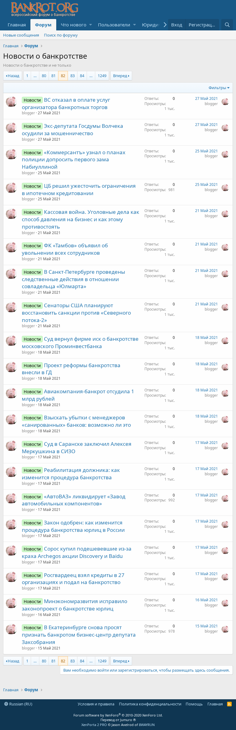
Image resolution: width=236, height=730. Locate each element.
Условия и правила (96, 704)
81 (53, 75)
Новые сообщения (21, 35)
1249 (102, 75)
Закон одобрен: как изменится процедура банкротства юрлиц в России (73, 526)
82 (63, 75)
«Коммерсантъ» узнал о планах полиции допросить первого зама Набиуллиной (73, 160)
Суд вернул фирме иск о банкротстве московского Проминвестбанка (80, 342)
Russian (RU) (20, 704)
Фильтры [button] (217, 87)
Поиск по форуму (61, 35)
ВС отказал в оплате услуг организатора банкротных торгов (66, 103)
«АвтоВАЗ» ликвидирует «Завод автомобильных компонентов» (73, 500)
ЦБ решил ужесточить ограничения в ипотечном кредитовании (79, 189)
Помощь (194, 704)
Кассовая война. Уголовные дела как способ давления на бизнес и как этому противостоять (80, 219)
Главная (17, 25)
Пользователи (114, 25)
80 (44, 75)
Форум (43, 25)
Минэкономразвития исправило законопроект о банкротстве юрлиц (74, 605)
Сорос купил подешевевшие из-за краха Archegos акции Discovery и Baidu (77, 552)
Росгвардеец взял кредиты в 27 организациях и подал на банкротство (73, 578)
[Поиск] (227, 24)
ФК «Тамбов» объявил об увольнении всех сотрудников (65, 249)
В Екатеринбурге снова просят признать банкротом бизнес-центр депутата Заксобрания (79, 635)
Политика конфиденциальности (150, 704)
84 (82, 75)
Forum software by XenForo (118, 715)
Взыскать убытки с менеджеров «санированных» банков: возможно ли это (76, 421)
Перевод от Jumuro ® (118, 719)
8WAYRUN (147, 724)
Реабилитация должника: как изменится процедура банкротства (71, 473)
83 (72, 75)
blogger (28, 113)
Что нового (73, 25)
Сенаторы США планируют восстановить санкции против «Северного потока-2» (76, 313)
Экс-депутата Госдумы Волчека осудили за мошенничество (72, 129)
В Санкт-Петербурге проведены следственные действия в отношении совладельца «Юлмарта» (73, 279)
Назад (13, 75)
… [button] (35, 75)
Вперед (120, 75)
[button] (90, 24)
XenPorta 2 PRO (94, 724)
